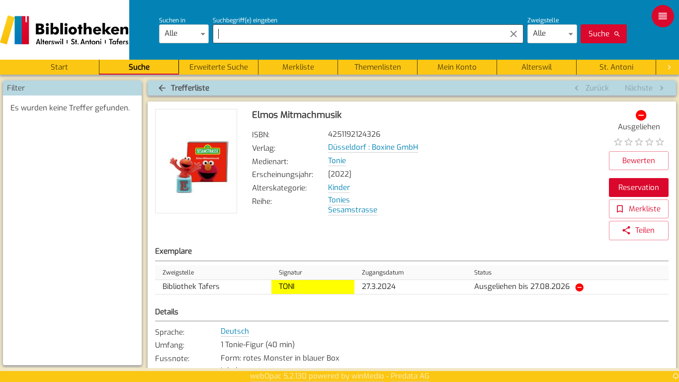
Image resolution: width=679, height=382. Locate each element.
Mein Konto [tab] (457, 67)
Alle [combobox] (171, 33)
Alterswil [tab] (536, 67)
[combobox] (356, 34)
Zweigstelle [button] (178, 273)
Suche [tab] (139, 67)
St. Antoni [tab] (616, 67)
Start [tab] (59, 67)
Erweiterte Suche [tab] (218, 67)
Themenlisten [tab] (377, 67)
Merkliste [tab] (298, 67)
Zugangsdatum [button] (383, 273)
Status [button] (483, 273)
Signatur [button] (290, 273)
